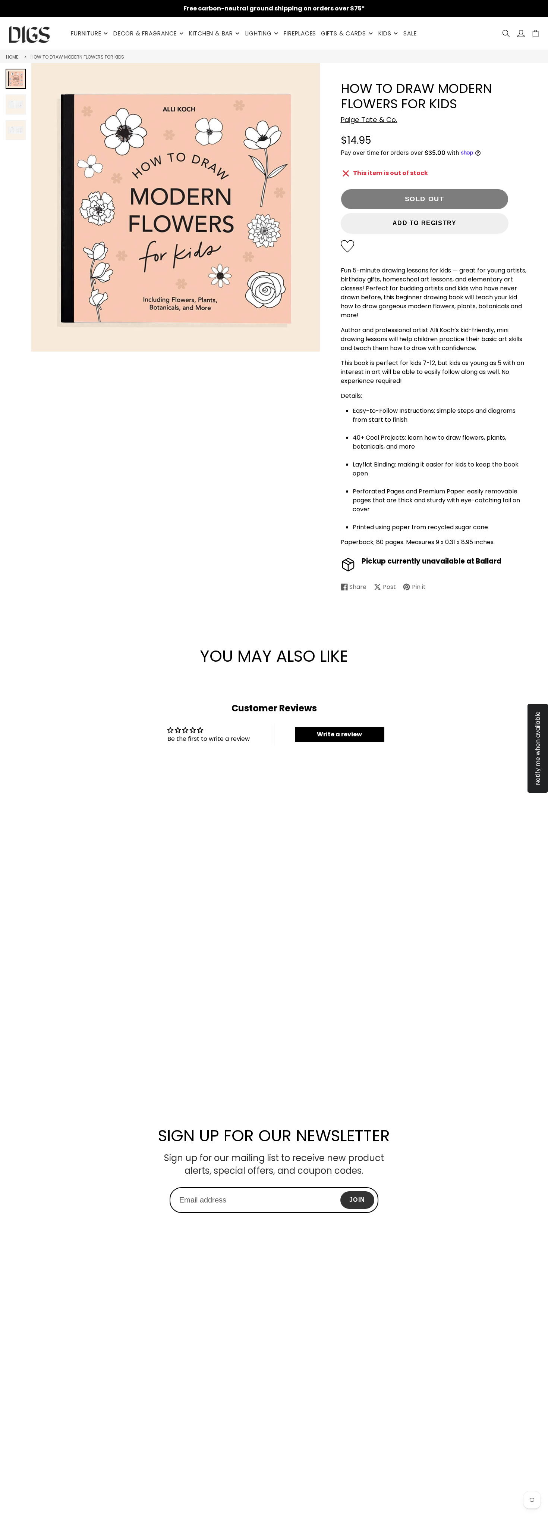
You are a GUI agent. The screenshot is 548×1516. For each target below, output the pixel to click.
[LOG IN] (521, 33)
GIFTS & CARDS (343, 33)
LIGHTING (258, 33)
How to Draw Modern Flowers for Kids (77, 57)
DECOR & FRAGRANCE (145, 33)
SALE (409, 33)
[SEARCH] (506, 33)
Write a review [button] (339, 734)
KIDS (384, 33)
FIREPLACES (300, 33)
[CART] (535, 33)
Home (12, 57)
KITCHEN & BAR (211, 33)
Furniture (86, 33)
